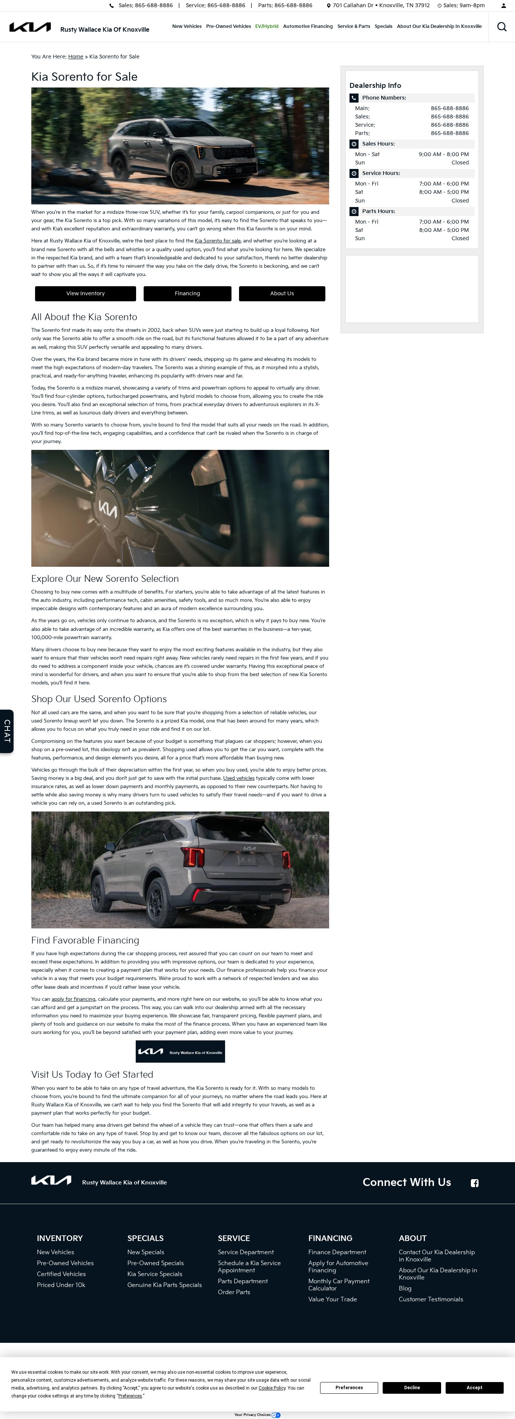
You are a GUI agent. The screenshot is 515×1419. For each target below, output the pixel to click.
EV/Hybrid (267, 26)
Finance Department (337, 1252)
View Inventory (85, 293)
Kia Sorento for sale (218, 241)
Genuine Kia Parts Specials (164, 1285)
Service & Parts (353, 26)
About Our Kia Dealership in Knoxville (439, 26)
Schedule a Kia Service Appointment (249, 1267)
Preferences (349, 1387)
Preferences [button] (130, 1396)
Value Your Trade (332, 1299)
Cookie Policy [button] (272, 1388)
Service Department (246, 1252)
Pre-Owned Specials (155, 1263)
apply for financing (73, 999)
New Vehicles (187, 26)
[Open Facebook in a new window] (475, 1182)
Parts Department (243, 1281)
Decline (412, 1387)
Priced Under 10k (61, 1285)
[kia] (30, 27)
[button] (502, 26)
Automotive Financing (308, 26)
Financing (187, 293)
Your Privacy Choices (253, 1415)
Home (75, 57)
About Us (282, 293)
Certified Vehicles (61, 1274)
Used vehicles (238, 778)
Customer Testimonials (431, 1299)
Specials (383, 26)
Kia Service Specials (154, 1274)
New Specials (145, 1252)
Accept (475, 1387)
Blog (405, 1288)
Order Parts (234, 1292)
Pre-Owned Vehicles (228, 26)
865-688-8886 (154, 5)
